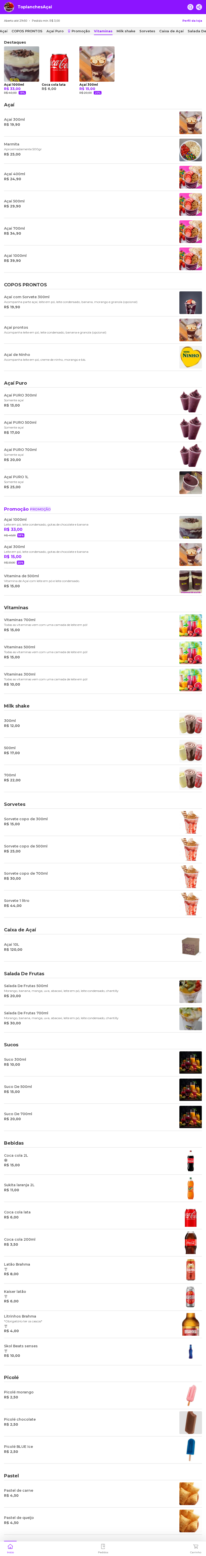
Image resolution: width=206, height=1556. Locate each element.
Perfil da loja (192, 20)
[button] (10, 1548)
